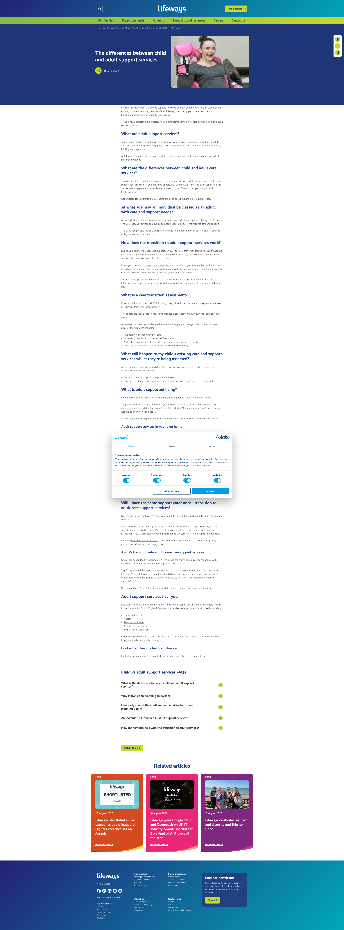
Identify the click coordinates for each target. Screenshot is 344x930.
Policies (100, 897)
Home (97, 28)
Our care (137, 882)
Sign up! (212, 900)
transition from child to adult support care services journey (178, 588)
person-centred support (133, 544)
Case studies (173, 885)
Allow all (210, 491)
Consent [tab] (132, 446)
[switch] (157, 480)
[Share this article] (98, 70)
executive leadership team (144, 540)
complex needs (213, 604)
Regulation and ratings (143, 904)
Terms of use (109, 897)
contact (157, 656)
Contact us (239, 20)
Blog (128, 28)
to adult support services (155, 265)
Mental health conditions (137, 629)
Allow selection (171, 491)
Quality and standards (177, 882)
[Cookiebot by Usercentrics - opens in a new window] (218, 437)
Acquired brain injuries (135, 626)
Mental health (140, 885)
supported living (137, 418)
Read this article (104, 844)
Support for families (142, 879)
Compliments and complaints (180, 910)
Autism (127, 618)
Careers (218, 20)
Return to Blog (132, 747)
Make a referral (174, 877)
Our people (138, 907)
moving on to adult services (196, 198)
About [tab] (212, 446)
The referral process (176, 879)
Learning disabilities (134, 615)
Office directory (174, 907)
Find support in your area (144, 877)
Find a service (235, 8)
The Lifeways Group (142, 902)
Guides (171, 904)
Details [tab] (172, 446)
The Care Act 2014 (130, 223)
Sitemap (119, 897)
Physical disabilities (134, 622)
